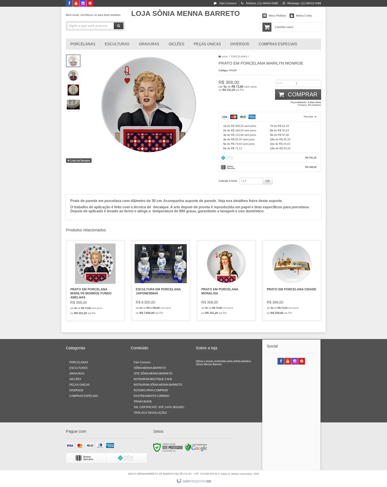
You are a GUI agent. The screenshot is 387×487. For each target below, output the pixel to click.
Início (225, 56)
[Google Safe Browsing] (196, 447)
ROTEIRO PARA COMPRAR (151, 390)
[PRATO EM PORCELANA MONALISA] (226, 280)
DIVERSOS (76, 390)
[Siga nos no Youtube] (76, 3)
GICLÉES (75, 379)
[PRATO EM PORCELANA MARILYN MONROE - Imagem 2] (73, 75)
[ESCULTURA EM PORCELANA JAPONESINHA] (160, 280)
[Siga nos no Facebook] (69, 3)
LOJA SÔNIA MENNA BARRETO (185, 13)
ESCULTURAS (78, 368)
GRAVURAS (76, 373)
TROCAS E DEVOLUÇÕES (150, 412)
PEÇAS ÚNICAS (79, 384)
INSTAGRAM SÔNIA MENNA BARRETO (158, 384)
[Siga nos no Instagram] (83, 3)
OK (267, 181)
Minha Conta (304, 15)
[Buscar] (118, 25)
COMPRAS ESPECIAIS (83, 396)
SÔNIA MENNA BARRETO (150, 368)
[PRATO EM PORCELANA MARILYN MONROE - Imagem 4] (73, 104)
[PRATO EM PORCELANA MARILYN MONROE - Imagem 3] (73, 89)
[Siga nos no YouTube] (287, 361)
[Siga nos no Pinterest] (90, 3)
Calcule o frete (228, 181)
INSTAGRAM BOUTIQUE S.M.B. (153, 379)
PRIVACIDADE (143, 401)
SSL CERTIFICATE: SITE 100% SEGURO (159, 407)
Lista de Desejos (80, 160)
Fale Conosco (227, 3)
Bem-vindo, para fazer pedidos (93, 15)
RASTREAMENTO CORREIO (151, 396)
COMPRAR (302, 94)
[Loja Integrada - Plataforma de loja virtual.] (193, 481)
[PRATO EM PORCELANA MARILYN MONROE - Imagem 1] (73, 60)
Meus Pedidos (277, 15)
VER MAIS (97, 298)
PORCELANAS (239, 56)
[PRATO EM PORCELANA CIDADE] (291, 280)
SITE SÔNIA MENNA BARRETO (153, 373)
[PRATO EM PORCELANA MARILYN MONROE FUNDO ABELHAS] (95, 280)
